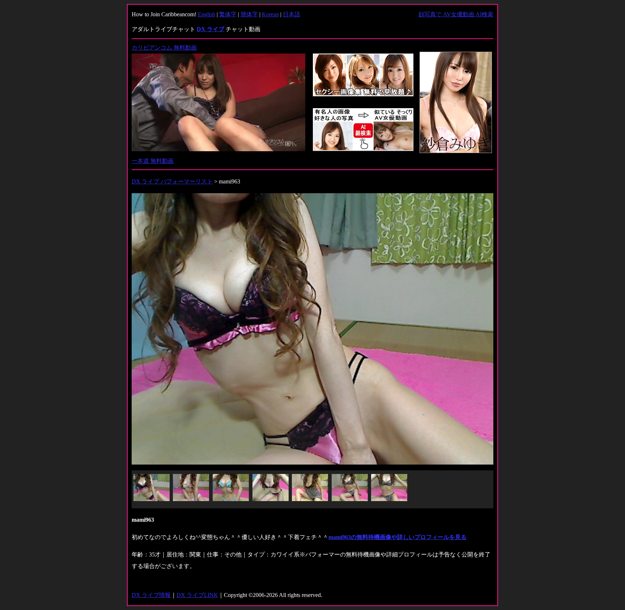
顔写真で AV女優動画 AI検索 (455, 14)
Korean (270, 14)
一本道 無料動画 (153, 161)
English (206, 14)
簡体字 (249, 14)
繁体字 (228, 14)
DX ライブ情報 (151, 595)
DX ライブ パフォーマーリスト (172, 181)
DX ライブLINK (197, 595)
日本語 (291, 14)
